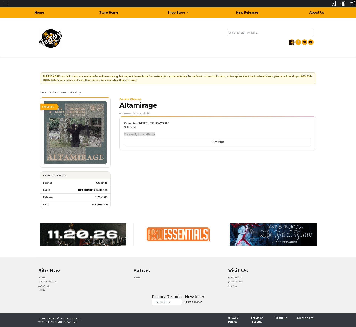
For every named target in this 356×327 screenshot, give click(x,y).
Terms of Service (257, 320)
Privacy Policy (233, 320)
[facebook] (298, 42)
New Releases (247, 12)
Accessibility (305, 318)
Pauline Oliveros (58, 92)
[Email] (311, 42)
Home (39, 12)
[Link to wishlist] (334, 4)
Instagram (236, 281)
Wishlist (219, 141)
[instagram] (304, 42)
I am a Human (194, 301)
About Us (316, 12)
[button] (177, 12)
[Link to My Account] (343, 4)
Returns (281, 318)
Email (233, 285)
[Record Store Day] (292, 42)
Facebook (236, 277)
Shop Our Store (47, 281)
